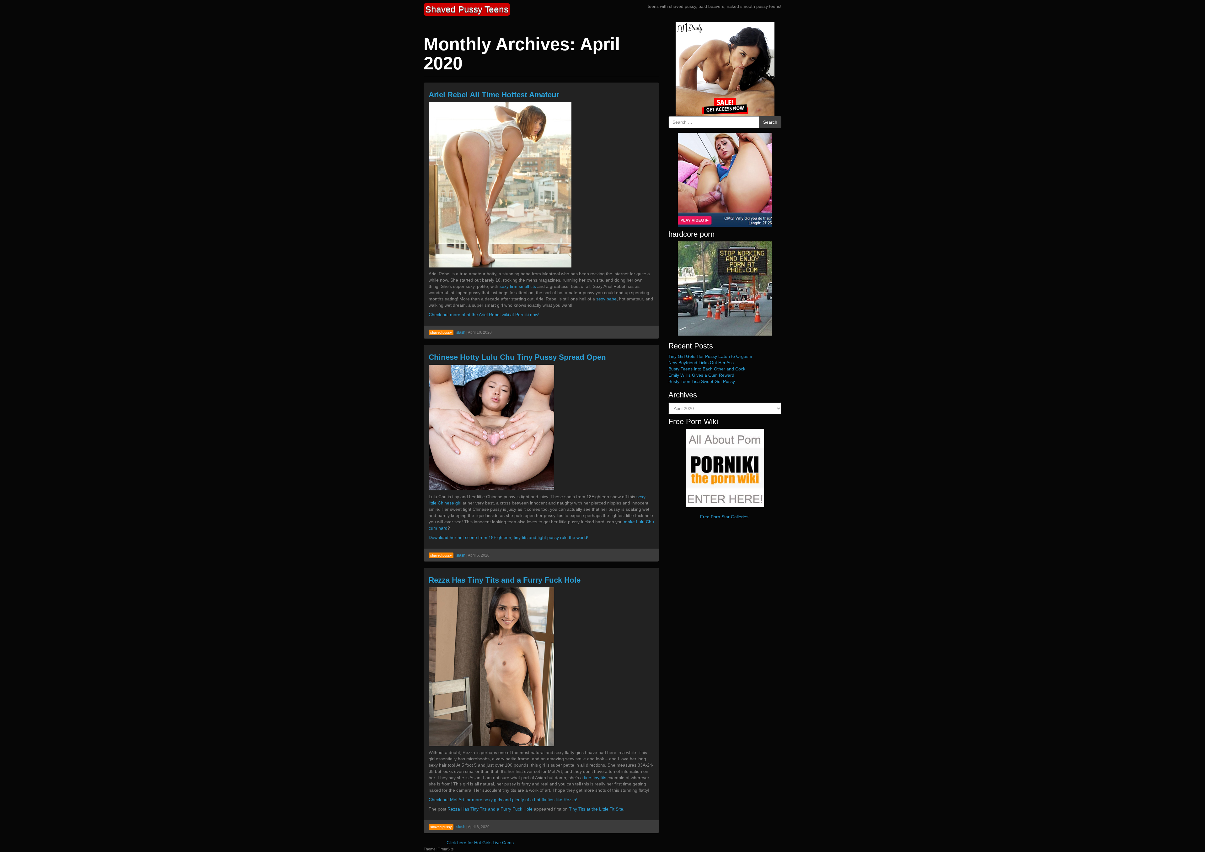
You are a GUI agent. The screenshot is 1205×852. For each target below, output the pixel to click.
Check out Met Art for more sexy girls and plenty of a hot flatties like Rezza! (503, 799)
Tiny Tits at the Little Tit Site (596, 809)
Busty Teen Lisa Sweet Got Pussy (701, 381)
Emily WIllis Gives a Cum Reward (701, 375)
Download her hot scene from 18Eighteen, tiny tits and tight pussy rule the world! (508, 537)
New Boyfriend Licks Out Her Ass (701, 362)
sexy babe (606, 298)
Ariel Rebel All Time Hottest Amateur (494, 94)
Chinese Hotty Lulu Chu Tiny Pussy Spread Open (517, 357)
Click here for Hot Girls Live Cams (480, 842)
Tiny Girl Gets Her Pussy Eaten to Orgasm (710, 356)
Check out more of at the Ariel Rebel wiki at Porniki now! (484, 314)
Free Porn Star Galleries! (725, 516)
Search (770, 122)
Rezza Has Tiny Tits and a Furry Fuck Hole (505, 580)
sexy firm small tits (518, 286)
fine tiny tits (596, 777)
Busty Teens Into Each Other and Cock (706, 368)
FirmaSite (445, 849)
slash (460, 332)
